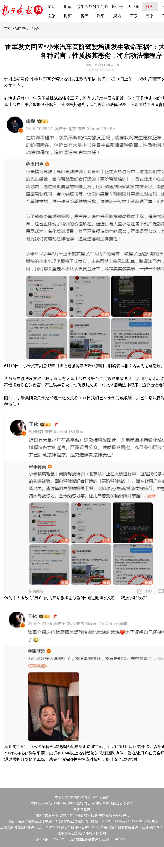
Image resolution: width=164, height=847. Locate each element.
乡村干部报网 (77, 803)
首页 (7, 28)
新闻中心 (21, 28)
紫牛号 (117, 6)
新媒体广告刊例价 (69, 815)
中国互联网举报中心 (114, 815)
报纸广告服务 (45, 815)
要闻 (51, 6)
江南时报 (95, 803)
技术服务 (91, 815)
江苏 (133, 16)
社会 (150, 6)
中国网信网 (78, 797)
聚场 (117, 16)
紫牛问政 (100, 6)
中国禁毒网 (82, 809)
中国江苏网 (39, 803)
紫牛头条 (84, 6)
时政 (68, 6)
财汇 (68, 16)
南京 (150, 16)
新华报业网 (57, 803)
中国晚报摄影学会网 (117, 803)
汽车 (100, 16)
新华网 (93, 797)
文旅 (51, 16)
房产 (84, 16)
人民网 (104, 797)
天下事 (133, 6)
